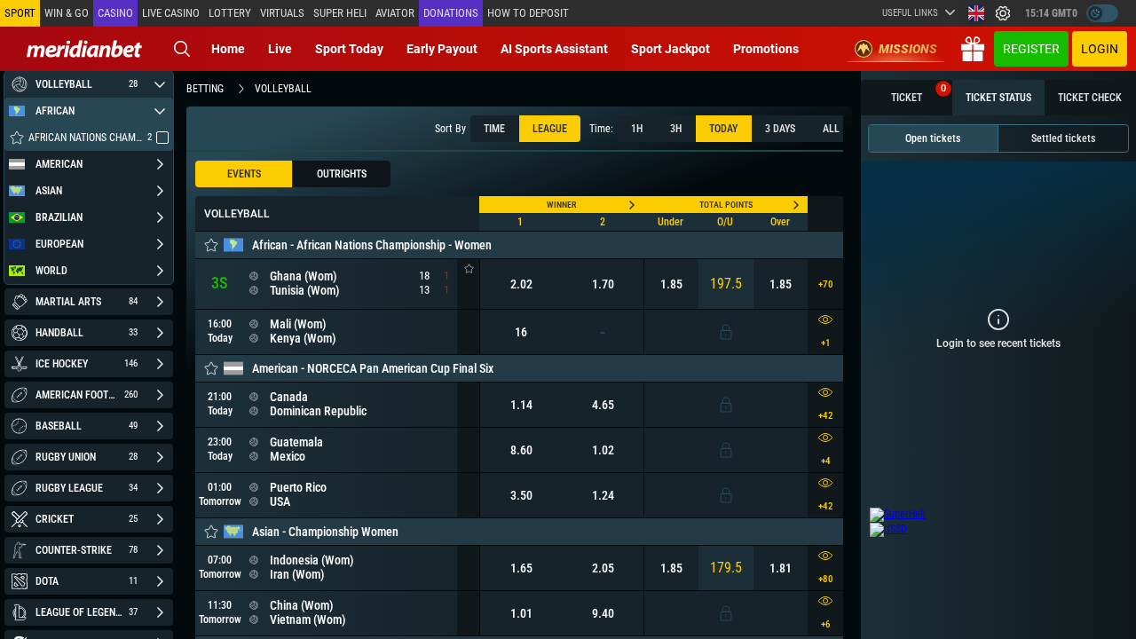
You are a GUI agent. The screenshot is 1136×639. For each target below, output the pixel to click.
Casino (115, 13)
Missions (908, 49)
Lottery (230, 13)
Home (228, 49)
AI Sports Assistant (554, 49)
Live (280, 49)
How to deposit (528, 13)
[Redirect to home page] (84, 49)
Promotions (766, 49)
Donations (450, 13)
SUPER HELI (340, 13)
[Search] (182, 49)
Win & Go (66, 13)
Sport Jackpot (670, 49)
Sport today (349, 49)
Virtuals (282, 13)
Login (1099, 49)
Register (1031, 49)
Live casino (171, 13)
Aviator (394, 13)
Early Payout (441, 49)
